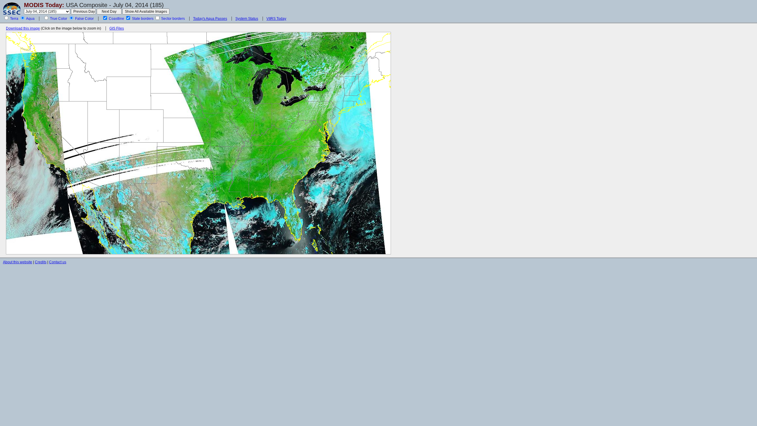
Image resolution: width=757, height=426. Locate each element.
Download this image (23, 28)
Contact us (57, 262)
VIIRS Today (276, 19)
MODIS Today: (44, 5)
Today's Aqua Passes (210, 19)
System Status (246, 19)
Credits (40, 262)
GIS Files (116, 28)
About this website (17, 262)
